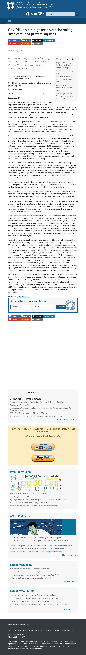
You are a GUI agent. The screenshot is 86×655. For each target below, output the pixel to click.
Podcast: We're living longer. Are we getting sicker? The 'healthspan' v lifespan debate (41, 541)
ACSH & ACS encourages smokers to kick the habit (65, 87)
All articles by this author (64, 419)
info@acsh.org (18, 634)
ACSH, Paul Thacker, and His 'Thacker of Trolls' (28, 413)
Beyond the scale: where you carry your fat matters (30, 502)
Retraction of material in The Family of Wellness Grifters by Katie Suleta (38, 402)
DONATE (43, 444)
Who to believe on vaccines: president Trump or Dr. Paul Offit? (34, 575)
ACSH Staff (14, 50)
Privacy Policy (13, 624)
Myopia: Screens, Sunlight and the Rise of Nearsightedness (33, 595)
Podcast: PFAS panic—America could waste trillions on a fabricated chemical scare (41, 545)
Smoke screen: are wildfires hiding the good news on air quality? (35, 601)
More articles (69, 581)
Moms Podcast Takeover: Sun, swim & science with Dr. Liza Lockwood (37, 548)
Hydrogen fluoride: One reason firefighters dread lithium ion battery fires (38, 499)
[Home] (32, 5)
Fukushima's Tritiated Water (21, 405)
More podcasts (68, 555)
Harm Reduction (23, 296)
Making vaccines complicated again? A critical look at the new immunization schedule (39, 605)
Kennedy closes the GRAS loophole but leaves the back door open (35, 505)
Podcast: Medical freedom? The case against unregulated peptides (36, 552)
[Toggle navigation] (9, 21)
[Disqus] (43, 349)
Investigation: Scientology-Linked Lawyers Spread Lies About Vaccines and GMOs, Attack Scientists (42, 409)
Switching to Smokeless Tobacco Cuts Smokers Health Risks (65, 96)
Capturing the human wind (20, 496)
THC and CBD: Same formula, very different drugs (29, 493)
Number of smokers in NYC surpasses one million (65, 79)
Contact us (24, 624)
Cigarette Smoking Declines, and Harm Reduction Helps (64, 65)
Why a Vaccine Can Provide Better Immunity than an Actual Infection (36, 416)
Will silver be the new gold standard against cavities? (30, 578)
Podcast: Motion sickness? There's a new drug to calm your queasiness (38, 537)
